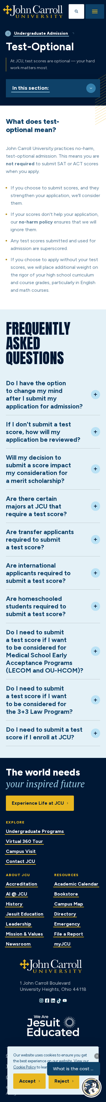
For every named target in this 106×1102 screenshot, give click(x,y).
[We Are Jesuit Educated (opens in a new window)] (53, 1025)
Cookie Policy (24, 1067)
